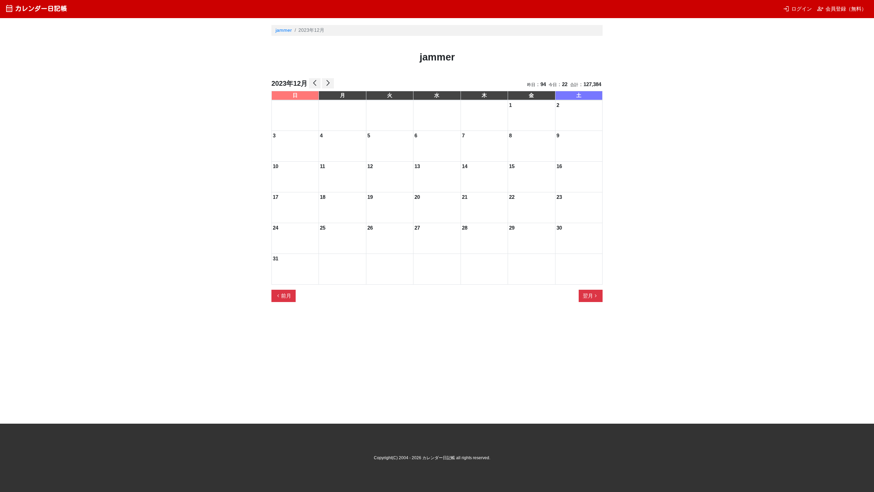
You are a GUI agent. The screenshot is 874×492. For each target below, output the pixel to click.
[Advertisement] (395, 335)
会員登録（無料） (841, 9)
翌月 (590, 295)
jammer (284, 30)
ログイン (797, 9)
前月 (283, 295)
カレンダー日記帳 (36, 8)
